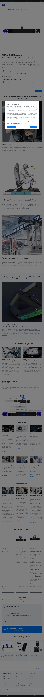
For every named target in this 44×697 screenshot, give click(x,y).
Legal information (16, 123)
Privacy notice (11, 121)
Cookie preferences (11, 126)
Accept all (34, 126)
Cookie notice (9, 123)
